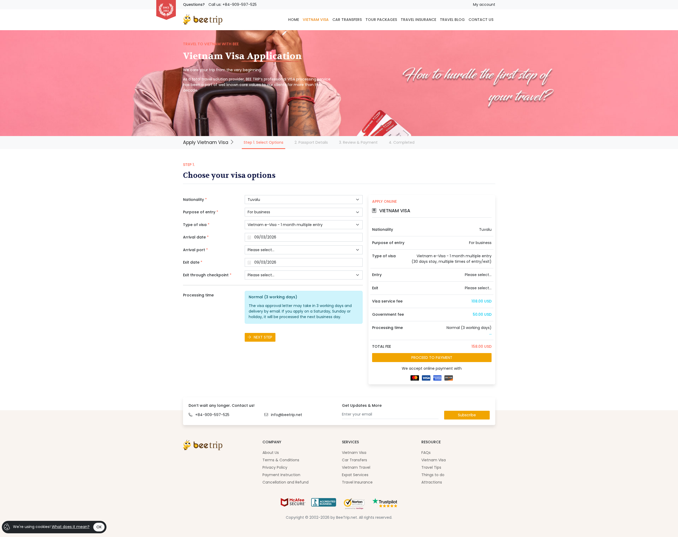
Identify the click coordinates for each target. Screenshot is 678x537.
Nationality (195, 199)
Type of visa (196, 224)
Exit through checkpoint (207, 275)
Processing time (198, 295)
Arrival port (195, 249)
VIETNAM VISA (316, 19)
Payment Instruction (281, 474)
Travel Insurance (357, 482)
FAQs (426, 452)
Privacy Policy (274, 467)
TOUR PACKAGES (381, 19)
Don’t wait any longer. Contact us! (222, 405)
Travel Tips (431, 467)
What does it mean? (71, 526)
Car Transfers (354, 460)
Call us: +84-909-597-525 (232, 4)
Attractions (431, 482)
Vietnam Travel (356, 467)
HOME (293, 19)
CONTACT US (481, 19)
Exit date (192, 262)
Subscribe (467, 415)
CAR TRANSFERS (347, 19)
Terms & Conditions (280, 460)
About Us (270, 452)
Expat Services (355, 474)
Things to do (432, 474)
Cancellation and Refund (285, 482)
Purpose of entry (200, 212)
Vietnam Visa (354, 452)
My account (484, 4)
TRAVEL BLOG (452, 19)
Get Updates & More (362, 405)
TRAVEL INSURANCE (418, 19)
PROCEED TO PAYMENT (431, 357)
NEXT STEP (262, 337)
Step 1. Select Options (264, 142)
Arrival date (196, 237)
